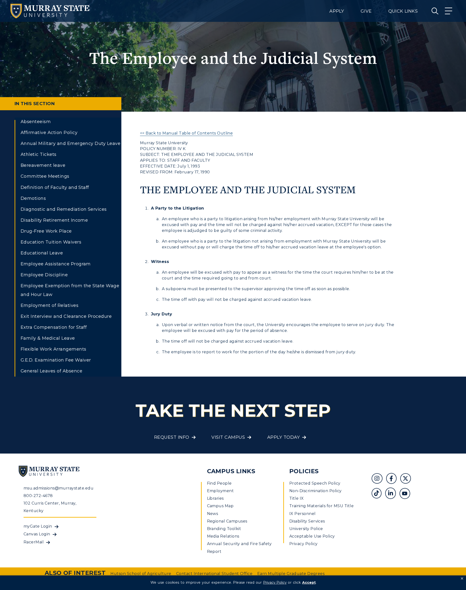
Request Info (171, 437)
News (212, 513)
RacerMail (34, 542)
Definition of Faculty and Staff (55, 187)
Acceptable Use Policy (312, 536)
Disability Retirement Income (54, 220)
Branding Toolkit (224, 528)
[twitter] (407, 479)
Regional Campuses (227, 521)
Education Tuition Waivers (51, 242)
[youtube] (406, 494)
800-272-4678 (38, 495)
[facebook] (393, 479)
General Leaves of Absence (51, 371)
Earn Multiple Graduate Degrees (291, 573)
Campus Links (231, 471)
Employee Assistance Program (56, 264)
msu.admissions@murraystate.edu (58, 488)
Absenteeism (36, 121)
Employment (220, 491)
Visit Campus (228, 437)
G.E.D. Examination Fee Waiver (56, 360)
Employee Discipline (44, 275)
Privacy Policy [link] (275, 582)
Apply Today (283, 437)
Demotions (33, 198)
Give (366, 11)
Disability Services (307, 521)
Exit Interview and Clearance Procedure (66, 316)
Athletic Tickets (39, 154)
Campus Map (220, 506)
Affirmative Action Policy (49, 132)
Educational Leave (42, 253)
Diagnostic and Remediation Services (64, 209)
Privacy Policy (303, 543)
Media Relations (223, 536)
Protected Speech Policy (315, 483)
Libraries (215, 498)
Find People (219, 483)
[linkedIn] (392, 494)
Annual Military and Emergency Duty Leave (70, 143)
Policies (304, 471)
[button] (462, 578)
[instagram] (379, 479)
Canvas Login (37, 534)
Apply (336, 11)
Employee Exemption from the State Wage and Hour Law (70, 290)
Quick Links (403, 11)
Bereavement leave (43, 165)
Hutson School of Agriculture (140, 573)
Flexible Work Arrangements (53, 349)
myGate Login (38, 526)
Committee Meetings (45, 176)
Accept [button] (309, 582)
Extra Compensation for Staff (54, 327)
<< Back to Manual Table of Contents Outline (186, 133)
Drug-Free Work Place (46, 231)
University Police (306, 528)
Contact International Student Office (214, 573)
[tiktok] (378, 494)
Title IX (296, 498)
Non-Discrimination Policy (315, 491)
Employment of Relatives (49, 305)
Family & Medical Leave (48, 338)
